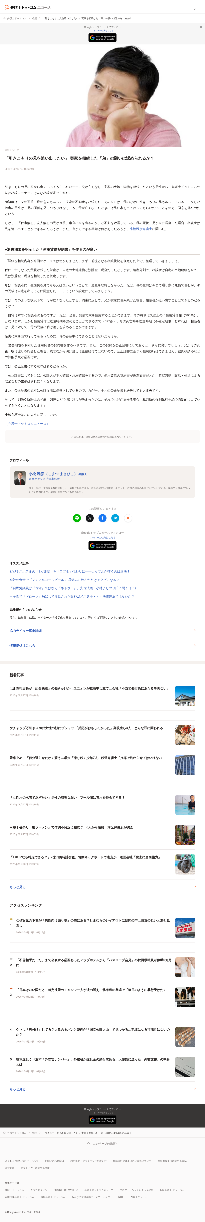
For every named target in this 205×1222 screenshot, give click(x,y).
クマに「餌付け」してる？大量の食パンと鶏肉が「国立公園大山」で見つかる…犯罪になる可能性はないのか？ (93, 1032)
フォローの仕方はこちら (102, 30)
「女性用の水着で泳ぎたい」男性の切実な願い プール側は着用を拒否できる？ (67, 797)
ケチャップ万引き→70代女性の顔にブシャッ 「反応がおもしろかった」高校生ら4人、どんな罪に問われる (86, 728)
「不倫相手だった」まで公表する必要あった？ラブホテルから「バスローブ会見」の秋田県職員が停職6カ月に (94, 962)
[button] (128, 518)
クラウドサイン (38, 1190)
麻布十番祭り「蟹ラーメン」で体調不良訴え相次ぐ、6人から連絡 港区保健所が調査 (71, 827)
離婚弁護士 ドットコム (53, 1197)
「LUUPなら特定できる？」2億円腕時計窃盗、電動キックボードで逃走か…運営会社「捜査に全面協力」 (85, 857)
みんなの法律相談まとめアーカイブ (91, 1197)
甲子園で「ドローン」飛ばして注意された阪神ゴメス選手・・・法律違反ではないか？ (72, 596)
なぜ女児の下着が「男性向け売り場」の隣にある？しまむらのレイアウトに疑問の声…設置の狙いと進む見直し (93, 923)
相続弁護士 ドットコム (172, 1190)
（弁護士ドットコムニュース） (27, 423)
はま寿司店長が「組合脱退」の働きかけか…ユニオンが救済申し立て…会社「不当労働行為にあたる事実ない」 (90, 688)
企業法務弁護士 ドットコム (19, 1197)
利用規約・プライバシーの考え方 (88, 1160)
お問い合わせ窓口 (54, 1160)
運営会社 (9, 1167)
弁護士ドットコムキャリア (98, 1190)
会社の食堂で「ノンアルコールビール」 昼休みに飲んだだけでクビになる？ (64, 579)
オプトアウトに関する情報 (35, 1167)
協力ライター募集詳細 (26, 630)
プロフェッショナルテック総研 (136, 1190)
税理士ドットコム (14, 1190)
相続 (34, 18)
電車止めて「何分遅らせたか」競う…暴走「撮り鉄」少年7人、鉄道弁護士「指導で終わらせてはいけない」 (87, 757)
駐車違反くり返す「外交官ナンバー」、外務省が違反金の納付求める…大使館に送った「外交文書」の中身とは (93, 1062)
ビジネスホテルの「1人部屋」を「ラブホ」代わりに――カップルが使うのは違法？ (70, 571)
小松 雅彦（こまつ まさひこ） (58, 473)
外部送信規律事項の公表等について (132, 1160)
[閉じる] (201, 27)
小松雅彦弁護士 (141, 228)
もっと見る (18, 886)
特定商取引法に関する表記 (172, 1160)
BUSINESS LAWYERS (66, 1190)
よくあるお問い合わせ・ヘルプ (21, 1160)
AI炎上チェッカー (140, 1197)
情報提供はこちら (22, 645)
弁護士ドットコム (16, 18)
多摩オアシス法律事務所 (44, 479)
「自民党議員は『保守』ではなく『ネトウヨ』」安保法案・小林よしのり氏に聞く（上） (74, 588)
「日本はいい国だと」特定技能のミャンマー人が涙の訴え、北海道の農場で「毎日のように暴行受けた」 (91, 989)
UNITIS (120, 1197)
